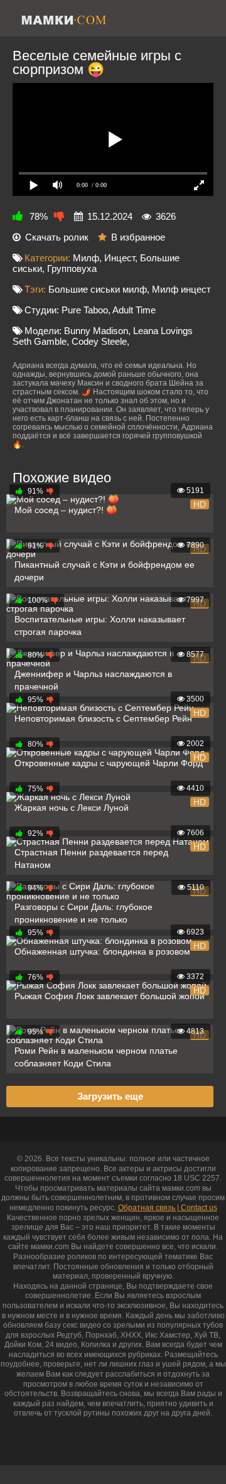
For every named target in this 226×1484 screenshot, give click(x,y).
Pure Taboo (85, 310)
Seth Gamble (40, 341)
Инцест (119, 257)
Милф (86, 257)
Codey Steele (99, 341)
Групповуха (72, 268)
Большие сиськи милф (97, 289)
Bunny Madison (96, 330)
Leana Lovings (163, 330)
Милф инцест (181, 289)
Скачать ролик (57, 237)
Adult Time (134, 310)
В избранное (138, 237)
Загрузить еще (110, 1096)
